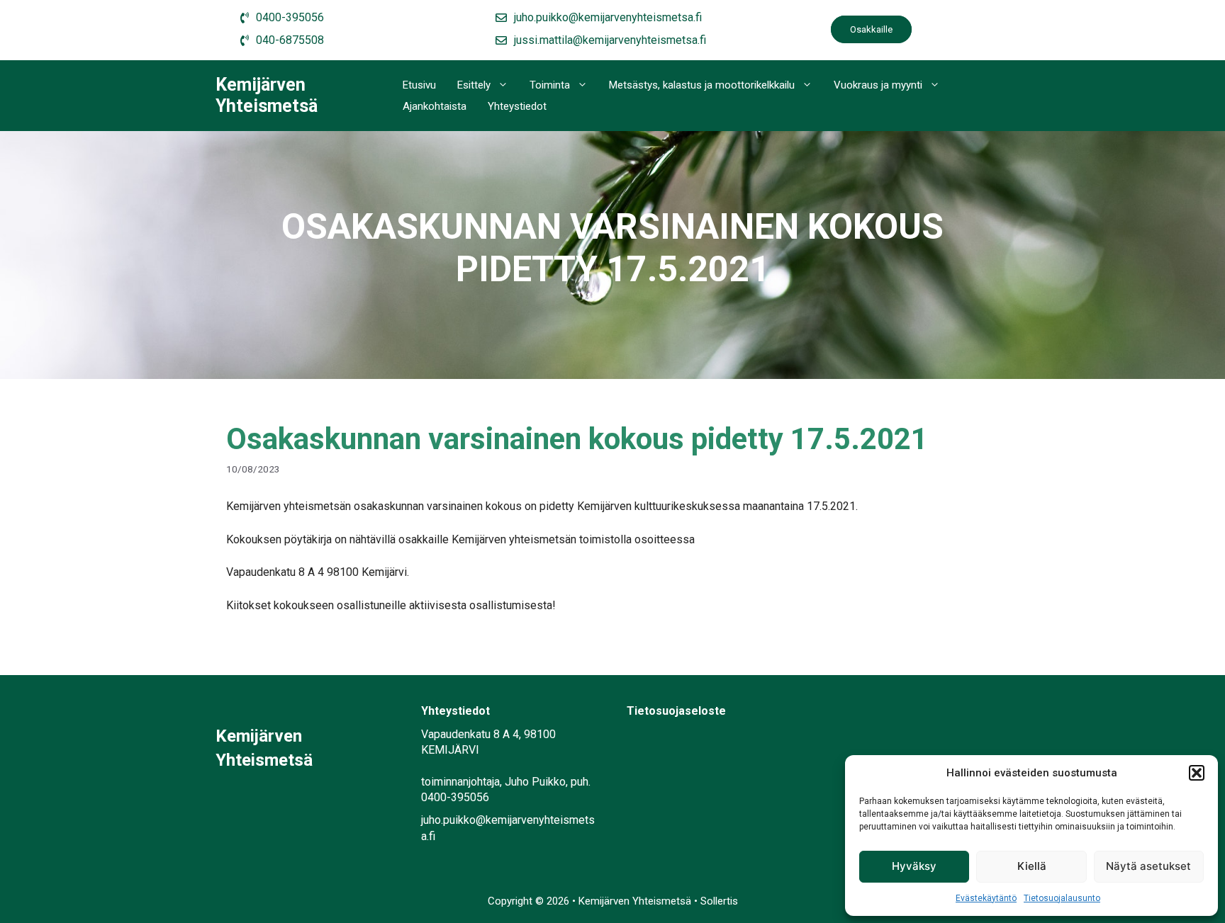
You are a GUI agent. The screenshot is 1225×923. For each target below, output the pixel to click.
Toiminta (550, 85)
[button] (1197, 773)
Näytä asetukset (1148, 866)
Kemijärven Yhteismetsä (267, 95)
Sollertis (719, 901)
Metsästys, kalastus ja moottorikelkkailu (702, 85)
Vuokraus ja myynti (878, 85)
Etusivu (419, 85)
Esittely (474, 85)
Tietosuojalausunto (1062, 898)
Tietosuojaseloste (676, 711)
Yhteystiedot (517, 106)
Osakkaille (871, 29)
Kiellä (1031, 866)
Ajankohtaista (434, 106)
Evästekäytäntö (986, 898)
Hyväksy (914, 866)
